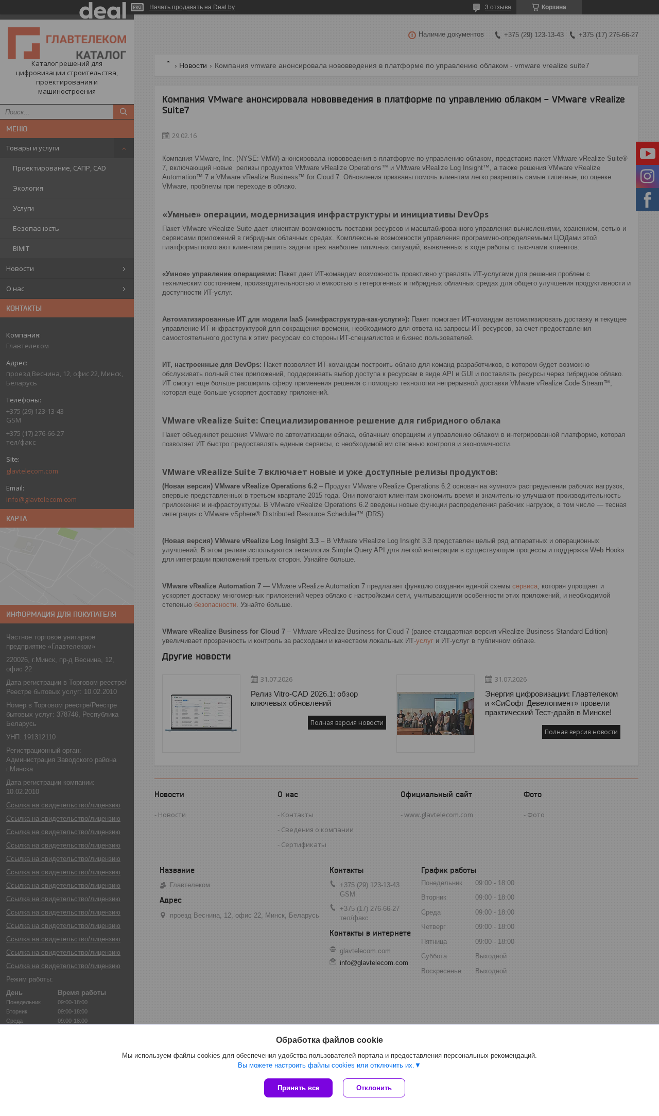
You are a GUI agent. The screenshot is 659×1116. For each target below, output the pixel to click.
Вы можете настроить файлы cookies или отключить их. (326, 1065)
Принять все (298, 1088)
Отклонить (374, 1088)
